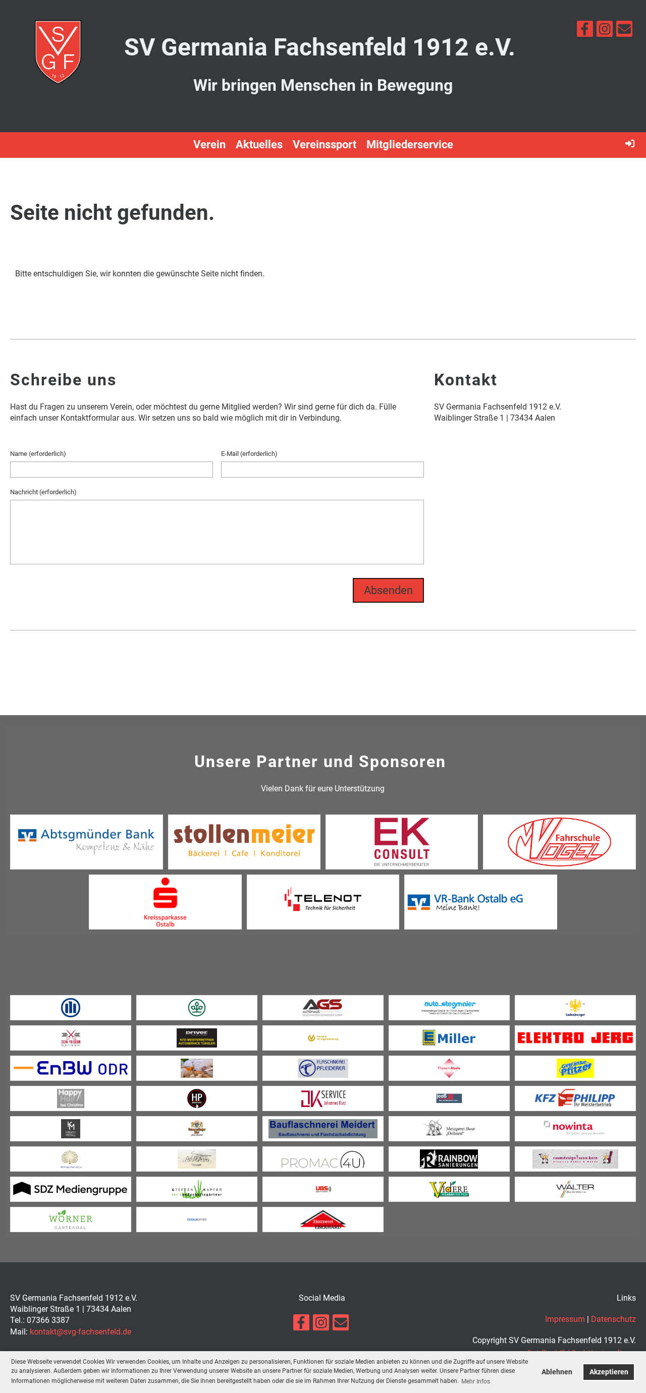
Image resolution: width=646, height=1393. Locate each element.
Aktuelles (259, 144)
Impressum (565, 1319)
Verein (209, 144)
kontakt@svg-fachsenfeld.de (80, 1332)
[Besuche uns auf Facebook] (585, 31)
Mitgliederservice (409, 144)
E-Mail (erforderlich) (249, 453)
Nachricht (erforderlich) (43, 492)
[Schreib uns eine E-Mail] (624, 31)
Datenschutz (613, 1319)
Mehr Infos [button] (475, 1381)
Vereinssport (324, 144)
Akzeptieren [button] (608, 1372)
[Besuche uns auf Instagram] (605, 31)
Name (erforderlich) (38, 453)
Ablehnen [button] (557, 1372)
